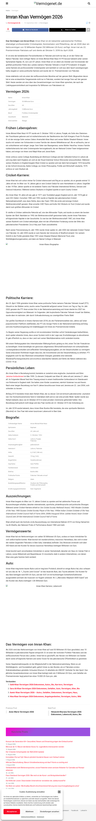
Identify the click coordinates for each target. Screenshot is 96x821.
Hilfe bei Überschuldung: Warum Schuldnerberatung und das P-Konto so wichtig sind (37, 762)
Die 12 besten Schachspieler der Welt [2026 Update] (25, 752)
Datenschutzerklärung (28, 817)
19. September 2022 (31, 23)
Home (8, 10)
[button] (59, 792)
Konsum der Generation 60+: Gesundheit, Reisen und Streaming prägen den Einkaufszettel (39, 741)
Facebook (74, 810)
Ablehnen (29, 812)
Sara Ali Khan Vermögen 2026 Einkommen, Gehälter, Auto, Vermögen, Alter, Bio (45, 688)
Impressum (40, 817)
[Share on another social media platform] (88, 30)
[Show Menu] (7, 3)
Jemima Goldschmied (15, 376)
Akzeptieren (12, 812)
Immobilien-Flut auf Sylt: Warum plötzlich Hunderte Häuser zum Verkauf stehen (35, 757)
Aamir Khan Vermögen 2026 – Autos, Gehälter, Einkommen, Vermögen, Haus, (44, 692)
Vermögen (15, 10)
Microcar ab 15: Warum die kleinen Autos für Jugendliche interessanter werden (35, 747)
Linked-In (84, 810)
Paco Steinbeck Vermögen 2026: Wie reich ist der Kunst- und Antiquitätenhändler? (36, 775)
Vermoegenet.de (14, 23)
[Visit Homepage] (48, 3)
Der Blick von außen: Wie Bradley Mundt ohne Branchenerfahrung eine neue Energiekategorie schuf (42, 786)
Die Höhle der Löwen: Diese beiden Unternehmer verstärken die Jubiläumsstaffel (35, 781)
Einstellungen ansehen (49, 812)
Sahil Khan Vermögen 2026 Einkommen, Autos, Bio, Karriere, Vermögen (41, 684)
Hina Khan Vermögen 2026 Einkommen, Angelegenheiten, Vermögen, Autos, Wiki (45, 696)
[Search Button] (89, 3)
